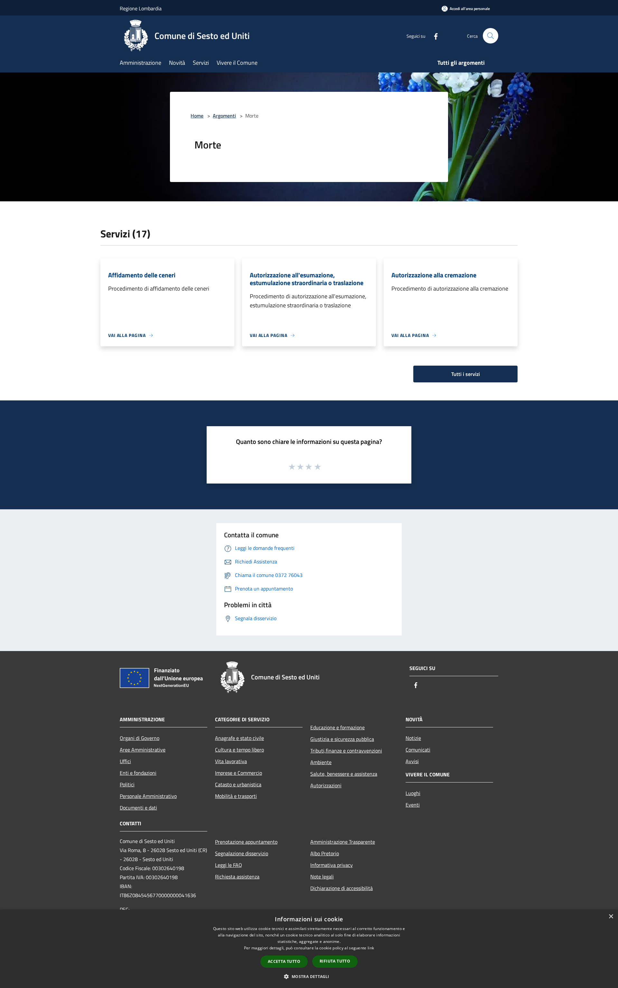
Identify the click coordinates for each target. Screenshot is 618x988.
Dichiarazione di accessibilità (341, 888)
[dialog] (309, 949)
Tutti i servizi (465, 374)
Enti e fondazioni (138, 773)
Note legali (322, 876)
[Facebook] (433, 35)
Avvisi (412, 761)
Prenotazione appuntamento (246, 842)
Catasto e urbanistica (238, 784)
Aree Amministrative (142, 749)
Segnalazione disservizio (241, 853)
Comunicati (418, 749)
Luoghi (413, 793)
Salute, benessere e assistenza (343, 774)
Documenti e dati (138, 807)
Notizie (413, 738)
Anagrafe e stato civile (239, 738)
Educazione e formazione (337, 727)
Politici (127, 784)
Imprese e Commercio (238, 773)
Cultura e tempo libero (239, 749)
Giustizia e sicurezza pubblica (342, 739)
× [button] (610, 916)
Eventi (413, 805)
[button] (309, 976)
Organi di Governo (139, 738)
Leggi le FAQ (228, 865)
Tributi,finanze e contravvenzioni (346, 750)
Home (197, 116)
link (371, 948)
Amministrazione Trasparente (342, 842)
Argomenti (224, 116)
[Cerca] (490, 35)
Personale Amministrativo (148, 796)
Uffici (125, 761)
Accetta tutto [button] (284, 961)
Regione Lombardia (141, 8)
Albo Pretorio (324, 853)
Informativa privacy (331, 865)
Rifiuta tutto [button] (335, 961)
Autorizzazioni (326, 785)
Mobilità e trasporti (236, 796)
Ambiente (321, 762)
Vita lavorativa (231, 761)
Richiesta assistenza (237, 876)
